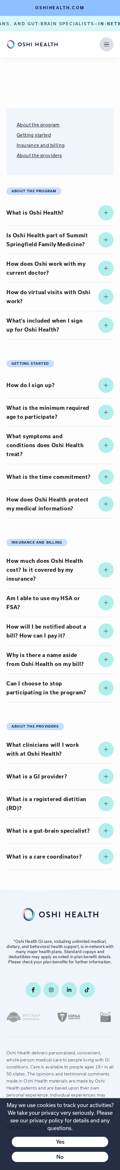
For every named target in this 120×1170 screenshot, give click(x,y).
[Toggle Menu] (107, 44)
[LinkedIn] (69, 990)
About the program (38, 124)
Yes (60, 1142)
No (60, 1157)
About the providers (39, 155)
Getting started (34, 135)
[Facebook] (33, 990)
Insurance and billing (41, 145)
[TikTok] (87, 990)
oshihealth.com (59, 8)
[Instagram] (51, 990)
